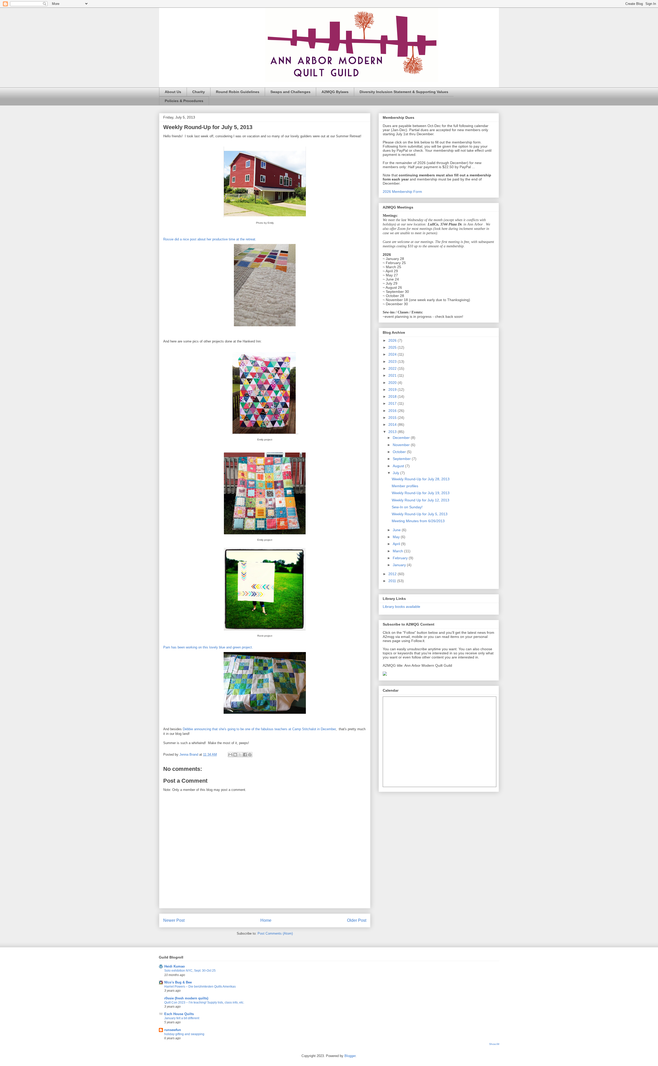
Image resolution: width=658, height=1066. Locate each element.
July (396, 473)
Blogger (349, 1056)
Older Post (356, 920)
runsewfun (172, 1030)
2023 (393, 361)
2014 (393, 424)
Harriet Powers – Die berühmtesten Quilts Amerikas (200, 986)
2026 (393, 340)
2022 (393, 368)
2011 (392, 581)
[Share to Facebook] (245, 754)
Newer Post (174, 920)
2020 (393, 383)
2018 (393, 396)
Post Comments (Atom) (275, 933)
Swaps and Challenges (290, 92)
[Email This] (230, 754)
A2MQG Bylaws (335, 92)
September (402, 459)
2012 (393, 574)
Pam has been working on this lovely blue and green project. (208, 647)
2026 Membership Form (402, 191)
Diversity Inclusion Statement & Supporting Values (404, 92)
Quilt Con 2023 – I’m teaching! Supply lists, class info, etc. (204, 1002)
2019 (393, 389)
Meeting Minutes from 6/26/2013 (418, 521)
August (399, 466)
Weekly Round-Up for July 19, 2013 (421, 493)
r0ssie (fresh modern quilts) (186, 998)
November (402, 445)
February (401, 558)
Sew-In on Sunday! (407, 507)
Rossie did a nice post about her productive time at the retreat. (210, 239)
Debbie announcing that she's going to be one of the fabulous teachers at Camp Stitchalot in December (259, 729)
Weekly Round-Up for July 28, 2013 (421, 479)
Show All (494, 1044)
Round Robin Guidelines (237, 92)
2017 (393, 403)
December (402, 438)
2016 (393, 411)
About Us (173, 92)
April (397, 544)
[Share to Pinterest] (249, 754)
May (397, 537)
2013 (393, 432)
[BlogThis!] (235, 754)
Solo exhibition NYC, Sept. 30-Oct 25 (190, 970)
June (397, 530)
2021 (393, 375)
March (398, 551)
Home (265, 920)
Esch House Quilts (179, 1014)
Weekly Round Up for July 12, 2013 (420, 500)
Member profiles (405, 486)
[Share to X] (240, 754)
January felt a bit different (181, 1018)
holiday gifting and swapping (184, 1034)
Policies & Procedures (184, 101)
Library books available (401, 606)
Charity (198, 92)
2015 (393, 417)
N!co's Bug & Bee (178, 982)
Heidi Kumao (174, 966)
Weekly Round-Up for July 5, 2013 (419, 514)
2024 (393, 354)
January (400, 565)
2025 (393, 347)
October (400, 452)
